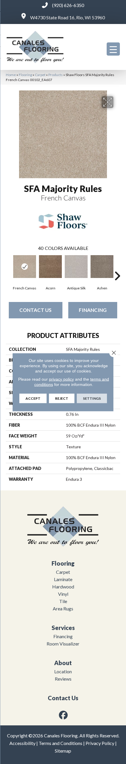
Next (117, 267)
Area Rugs (63, 608)
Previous (8, 267)
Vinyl (63, 594)
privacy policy (61, 379)
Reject (61, 398)
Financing (93, 310)
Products (55, 75)
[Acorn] (50, 266)
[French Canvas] (25, 266)
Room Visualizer (63, 643)
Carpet (40, 75)
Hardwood (63, 586)
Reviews (63, 678)
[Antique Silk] (76, 266)
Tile (63, 601)
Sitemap (63, 750)
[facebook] (63, 715)
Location (63, 671)
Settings (92, 398)
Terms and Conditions (60, 743)
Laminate (63, 579)
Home (11, 75)
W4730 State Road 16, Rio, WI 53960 (67, 17)
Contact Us (35, 310)
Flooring (25, 75)
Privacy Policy (100, 743)
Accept (32, 398)
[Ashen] (102, 266)
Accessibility (22, 743)
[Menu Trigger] (113, 49)
